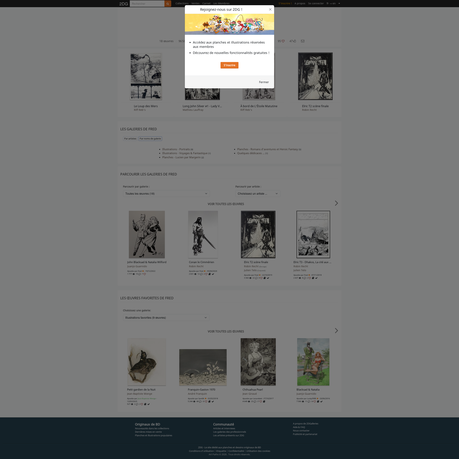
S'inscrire (229, 65)
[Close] (270, 9)
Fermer (264, 82)
